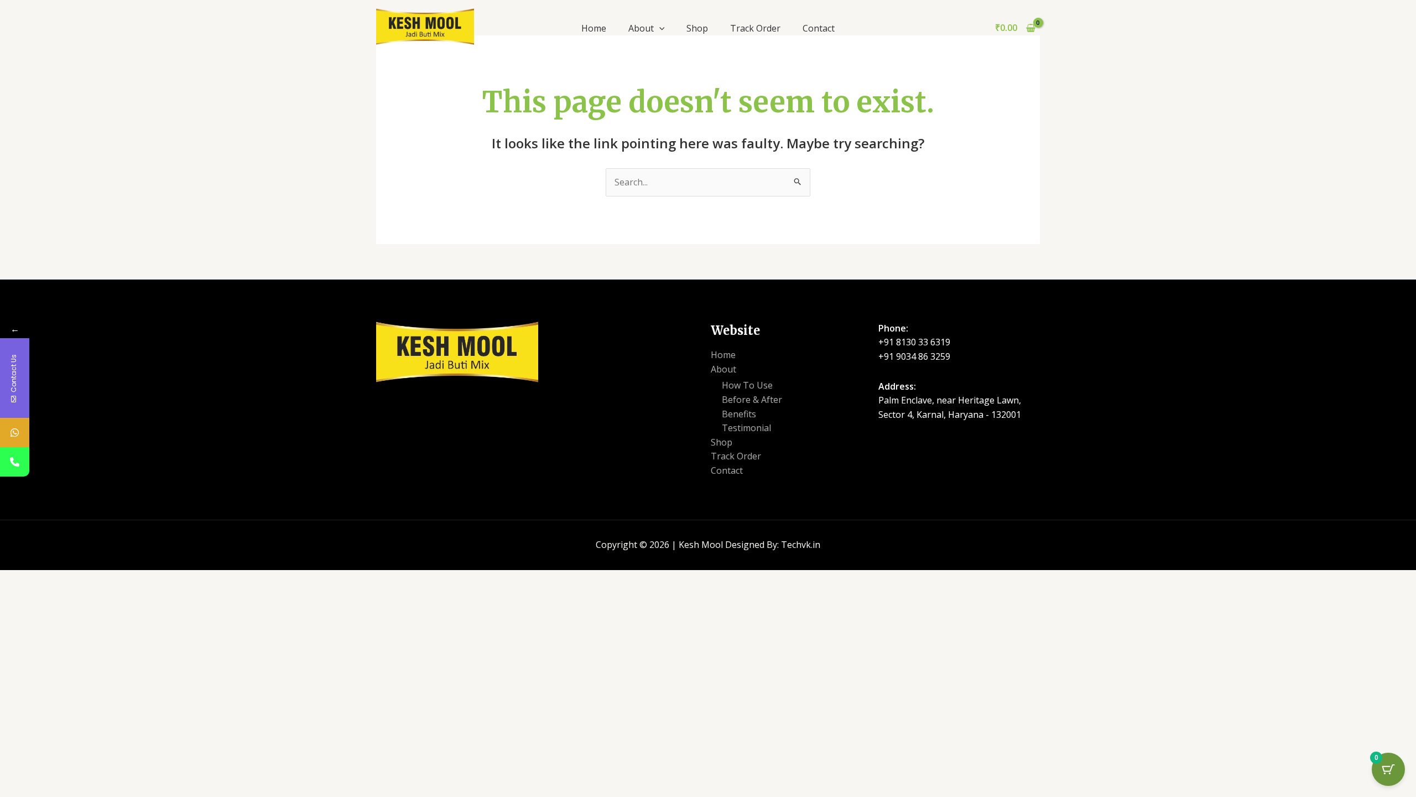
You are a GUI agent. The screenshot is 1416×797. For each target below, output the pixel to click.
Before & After (752, 400)
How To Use (747, 385)
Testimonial (746, 428)
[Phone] (14, 462)
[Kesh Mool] (425, 25)
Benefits (739, 414)
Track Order (755, 28)
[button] (659, 28)
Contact (819, 28)
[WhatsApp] (14, 432)
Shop (697, 28)
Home (593, 28)
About (641, 28)
